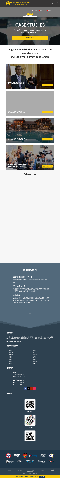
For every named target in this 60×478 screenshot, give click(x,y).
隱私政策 (31, 471)
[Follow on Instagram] (34, 388)
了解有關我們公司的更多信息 (13, 341)
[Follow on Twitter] (28, 388)
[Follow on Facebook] (25, 388)
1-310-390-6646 (30, 16)
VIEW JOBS (42, 476)
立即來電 (30, 14)
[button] (57, 3)
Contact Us (30, 37)
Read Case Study (47, 85)
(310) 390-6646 (18, 380)
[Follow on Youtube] (31, 388)
